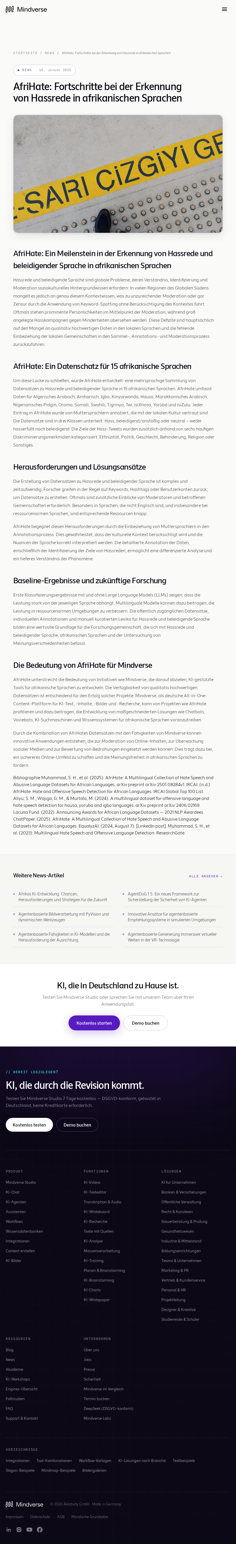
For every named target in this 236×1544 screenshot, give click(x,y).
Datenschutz (40, 1516)
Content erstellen (20, 1250)
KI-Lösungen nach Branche (142, 1460)
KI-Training (94, 1260)
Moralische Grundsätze (89, 1516)
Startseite (25, 53)
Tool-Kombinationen (54, 1460)
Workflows (14, 1221)
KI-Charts (92, 1289)
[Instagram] (19, 1529)
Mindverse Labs (97, 1418)
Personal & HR (173, 1289)
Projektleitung (173, 1299)
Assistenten (16, 1211)
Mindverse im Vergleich (104, 1388)
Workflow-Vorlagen (95, 1460)
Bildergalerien (94, 1470)
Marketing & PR (175, 1270)
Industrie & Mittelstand (181, 1240)
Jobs (88, 1359)
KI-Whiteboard (97, 1211)
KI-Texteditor (95, 1192)
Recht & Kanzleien (177, 1211)
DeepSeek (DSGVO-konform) (108, 1408)
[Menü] (224, 9)
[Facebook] (40, 1529)
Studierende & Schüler (180, 1319)
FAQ (9, 1408)
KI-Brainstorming (99, 1280)
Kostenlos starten (94, 1022)
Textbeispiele (184, 1460)
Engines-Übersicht (22, 1388)
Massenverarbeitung (102, 1250)
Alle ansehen (206, 876)
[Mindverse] (26, 9)
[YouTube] (29, 1529)
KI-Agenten (16, 1201)
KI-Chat (13, 1192)
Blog (10, 1349)
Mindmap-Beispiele (58, 1470)
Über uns (91, 1349)
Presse (89, 1369)
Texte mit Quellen (99, 1231)
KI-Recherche (95, 1221)
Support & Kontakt (22, 1418)
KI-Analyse (93, 1240)
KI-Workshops (18, 1379)
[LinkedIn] (9, 1529)
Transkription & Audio (102, 1201)
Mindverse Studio (21, 1182)
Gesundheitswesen (177, 1231)
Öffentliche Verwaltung (181, 1201)
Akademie (14, 1369)
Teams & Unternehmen (181, 1260)
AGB (60, 1516)
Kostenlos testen (29, 1124)
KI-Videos (92, 1182)
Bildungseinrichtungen (181, 1250)
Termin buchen (97, 1398)
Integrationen (18, 1240)
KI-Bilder (13, 1260)
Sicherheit (92, 1379)
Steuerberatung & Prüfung (184, 1221)
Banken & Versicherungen (183, 1192)
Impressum (14, 1516)
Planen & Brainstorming (104, 1270)
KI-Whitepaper (97, 1299)
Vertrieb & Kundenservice (183, 1280)
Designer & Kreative (178, 1309)
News (50, 53)
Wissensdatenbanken (24, 1231)
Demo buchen (145, 1022)
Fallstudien (15, 1398)
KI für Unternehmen (178, 1182)
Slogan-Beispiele (20, 1470)
